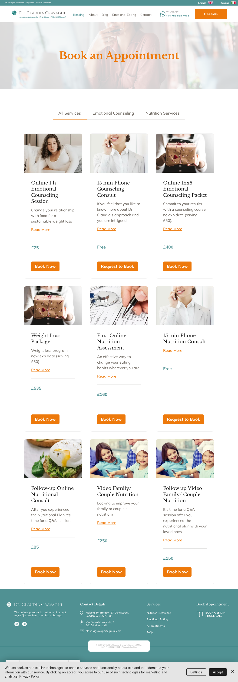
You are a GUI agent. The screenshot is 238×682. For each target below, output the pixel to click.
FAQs (150, 632)
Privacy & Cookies (129, 647)
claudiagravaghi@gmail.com (103, 631)
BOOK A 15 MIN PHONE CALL (215, 614)
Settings (196, 672)
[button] (45, 266)
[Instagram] (24, 624)
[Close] (232, 672)
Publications (18, 2)
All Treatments (156, 625)
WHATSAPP (172, 11)
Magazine (30, 2)
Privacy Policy (29, 676)
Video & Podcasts (43, 2)
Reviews (8, 2)
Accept (218, 672)
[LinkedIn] (16, 624)
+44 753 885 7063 (177, 15)
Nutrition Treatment (159, 612)
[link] (69, 113)
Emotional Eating (157, 619)
